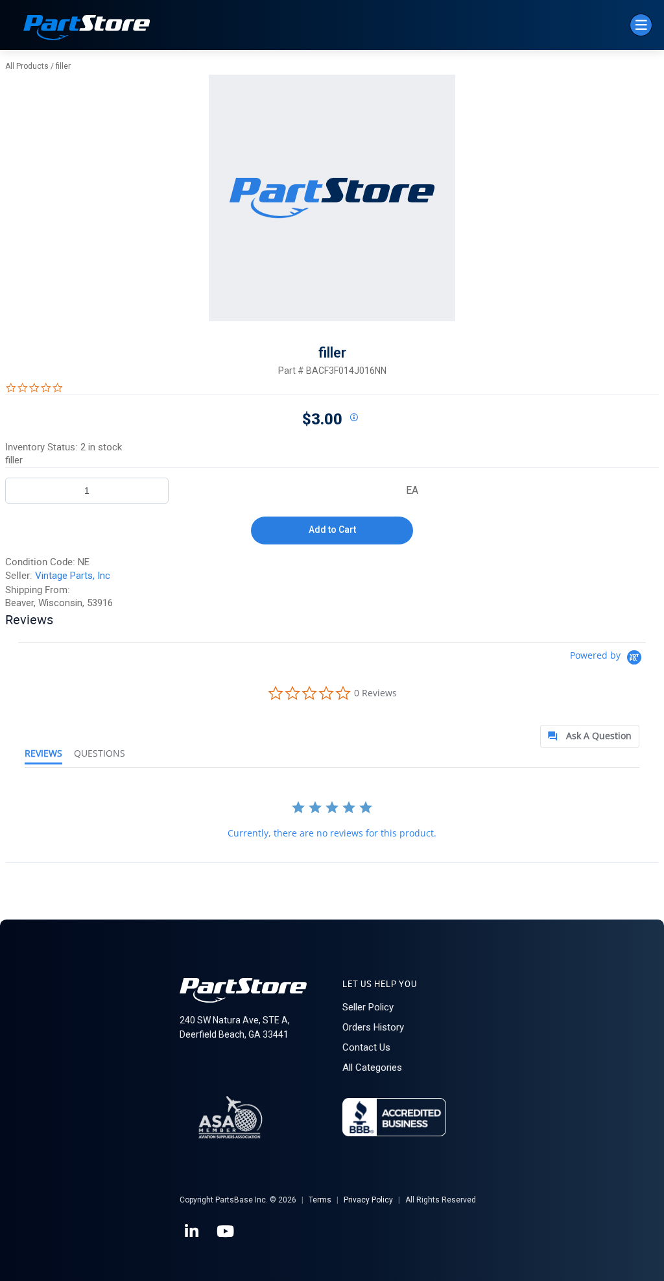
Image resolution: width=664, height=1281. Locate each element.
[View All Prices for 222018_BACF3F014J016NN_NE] (353, 418)
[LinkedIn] (193, 1232)
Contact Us (366, 1047)
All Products (27, 66)
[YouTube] (226, 1232)
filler (63, 66)
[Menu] (641, 25)
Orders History (373, 1027)
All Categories (372, 1067)
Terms (320, 1199)
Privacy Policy (368, 1199)
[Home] (86, 29)
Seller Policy (368, 1007)
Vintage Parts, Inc (72, 575)
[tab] (589, 736)
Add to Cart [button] (332, 529)
